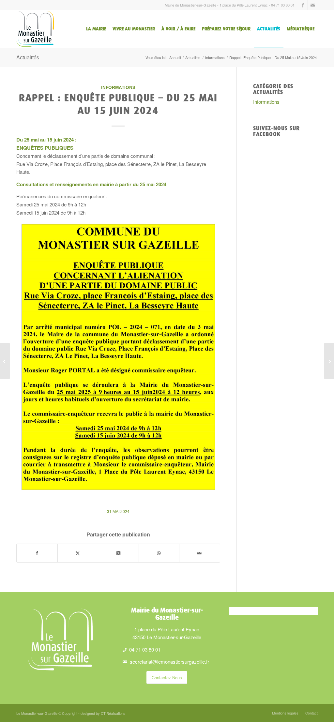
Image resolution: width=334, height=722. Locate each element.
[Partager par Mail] (199, 553)
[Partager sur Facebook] (37, 553)
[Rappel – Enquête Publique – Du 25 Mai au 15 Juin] (5, 361)
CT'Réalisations (113, 713)
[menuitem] (96, 29)
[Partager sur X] (78, 553)
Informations (118, 87)
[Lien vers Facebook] (303, 5)
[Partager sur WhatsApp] (159, 553)
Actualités (27, 57)
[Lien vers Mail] (313, 5)
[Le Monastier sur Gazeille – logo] (35, 29)
